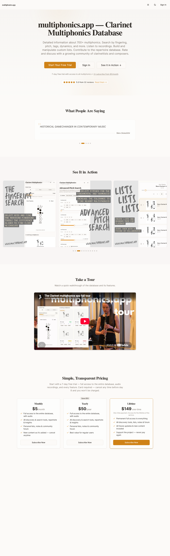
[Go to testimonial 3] (86, 143)
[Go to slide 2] (75, 250)
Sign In (163, 5)
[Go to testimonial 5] (90, 143)
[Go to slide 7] (88, 250)
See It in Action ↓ (111, 65)
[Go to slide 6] (86, 250)
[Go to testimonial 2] (82, 143)
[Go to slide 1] (73, 250)
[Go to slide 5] (83, 250)
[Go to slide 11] (96, 250)
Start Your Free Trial (60, 65)
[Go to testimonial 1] (79, 143)
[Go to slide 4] (81, 250)
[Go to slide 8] (90, 250)
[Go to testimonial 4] (88, 143)
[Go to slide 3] (78, 250)
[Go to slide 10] (94, 250)
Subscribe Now (38, 442)
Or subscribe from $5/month (106, 74)
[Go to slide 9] (92, 250)
